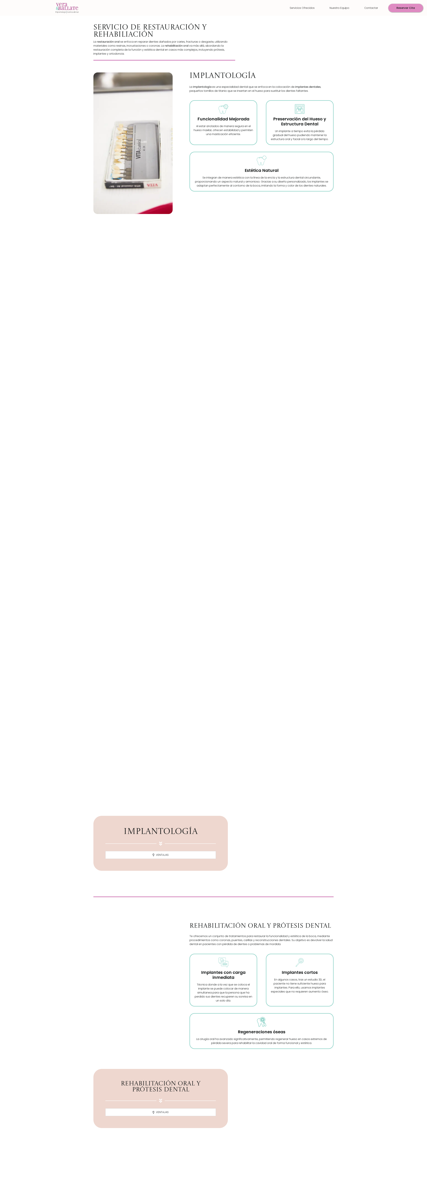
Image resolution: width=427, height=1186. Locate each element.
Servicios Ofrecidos (302, 8)
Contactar (371, 8)
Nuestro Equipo (339, 8)
